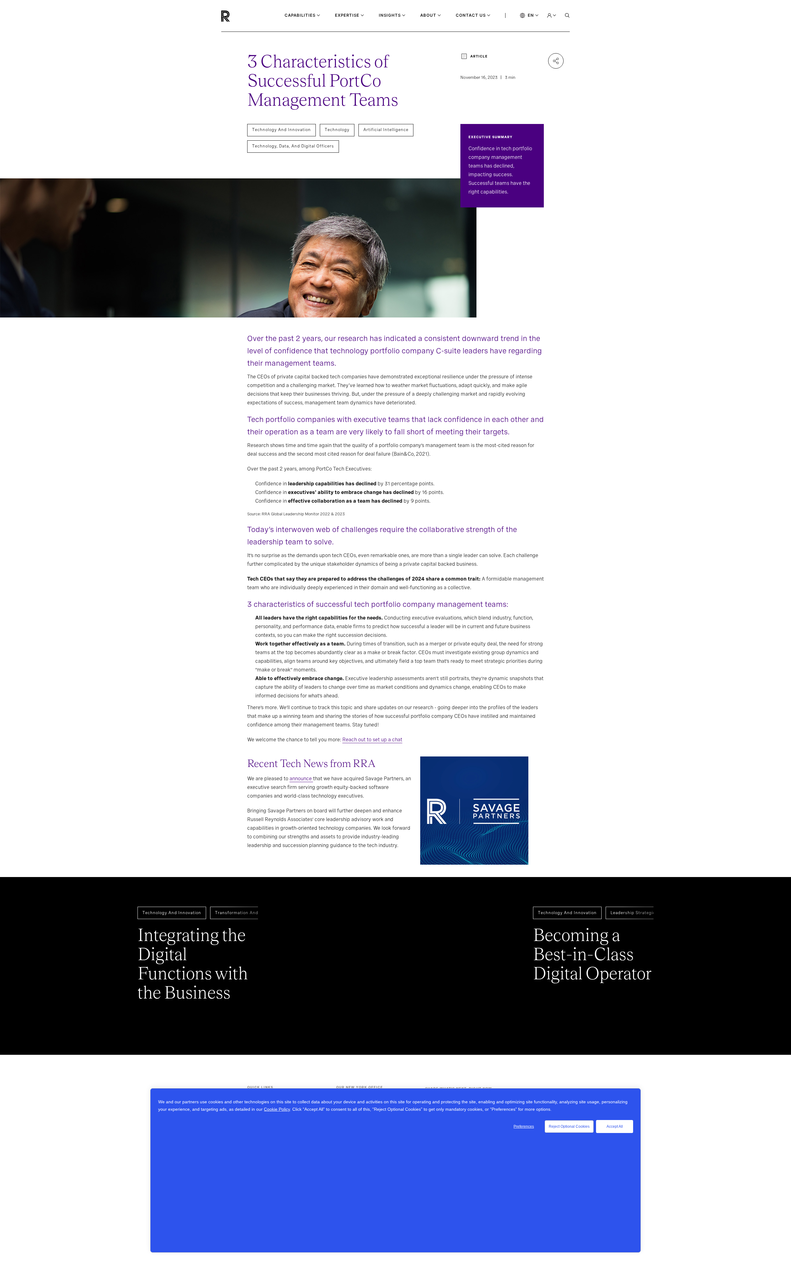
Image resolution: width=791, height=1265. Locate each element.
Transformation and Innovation (248, 912)
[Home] (236, 16)
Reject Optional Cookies (569, 1126)
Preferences (524, 1126)
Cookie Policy (277, 1109)
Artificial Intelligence (385, 129)
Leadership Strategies (634, 912)
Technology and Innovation (281, 129)
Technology (337, 129)
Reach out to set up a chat (372, 740)
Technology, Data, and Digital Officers (293, 146)
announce (301, 779)
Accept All (615, 1126)
